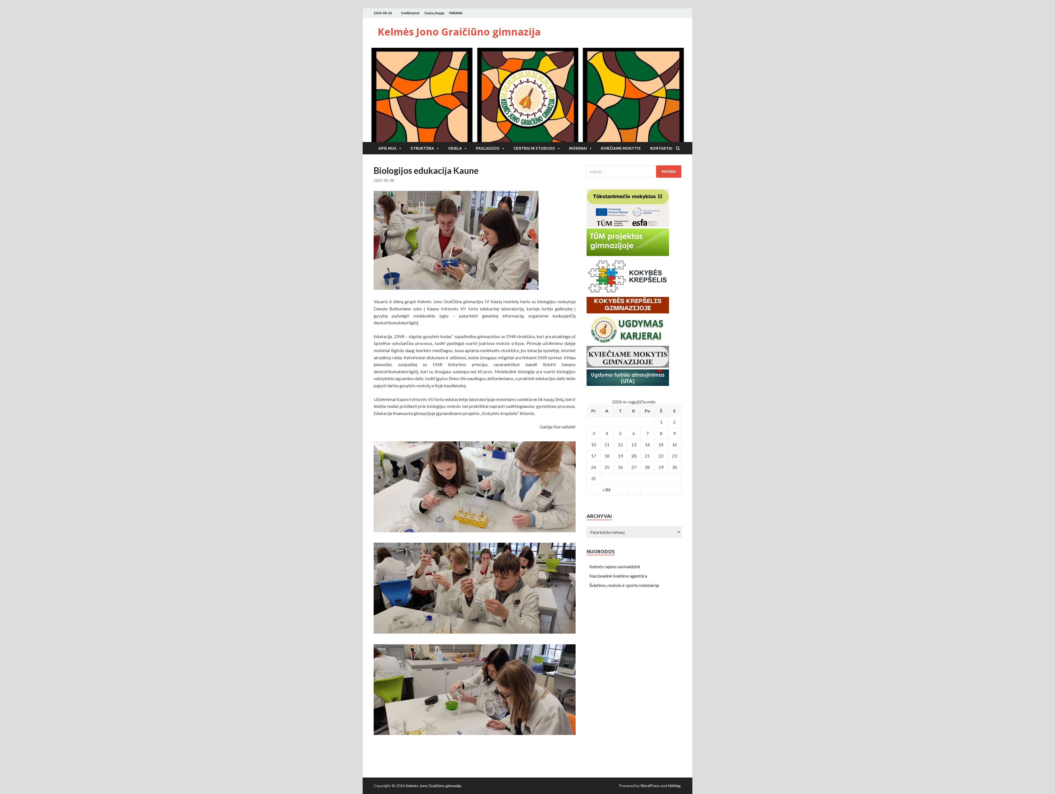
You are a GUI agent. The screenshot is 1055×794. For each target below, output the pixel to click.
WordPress (650, 785)
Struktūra (422, 148)
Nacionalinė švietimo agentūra (618, 575)
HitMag (674, 785)
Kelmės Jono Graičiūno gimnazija (459, 31)
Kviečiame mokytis (621, 148)
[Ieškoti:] (634, 171)
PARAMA (455, 13)
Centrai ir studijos (534, 148)
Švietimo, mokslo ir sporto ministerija (624, 585)
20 (633, 455)
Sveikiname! (410, 13)
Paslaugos (487, 148)
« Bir (607, 489)
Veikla (455, 148)
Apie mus (387, 148)
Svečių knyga (434, 13)
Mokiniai (578, 148)
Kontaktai (661, 148)
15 (661, 444)
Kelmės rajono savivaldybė (614, 566)
